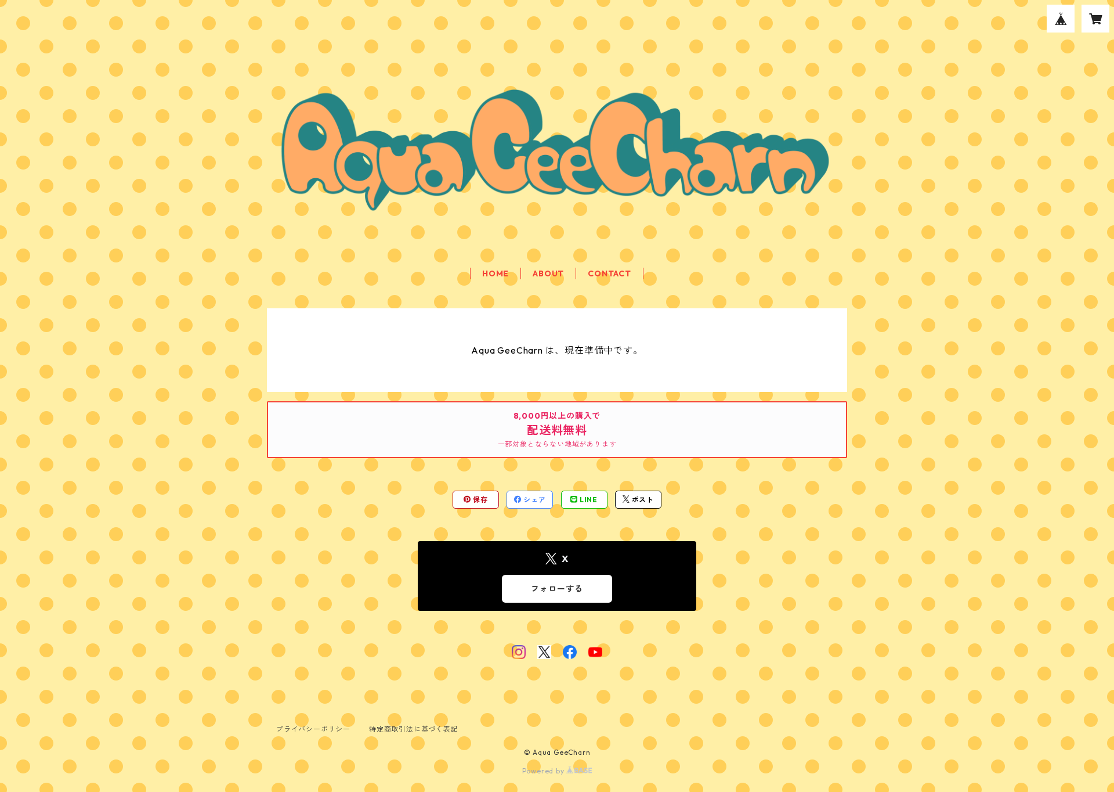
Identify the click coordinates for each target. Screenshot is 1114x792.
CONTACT (609, 273)
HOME (495, 273)
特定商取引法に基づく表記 (413, 729)
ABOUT (548, 273)
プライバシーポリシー (313, 729)
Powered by (544, 770)
